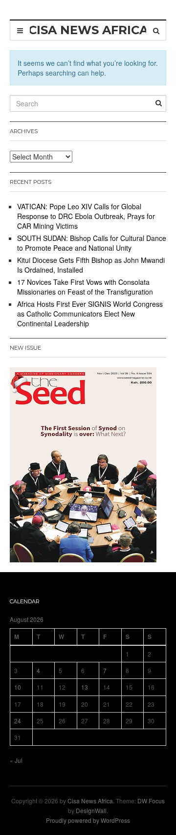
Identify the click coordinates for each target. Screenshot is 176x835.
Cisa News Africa (90, 800)
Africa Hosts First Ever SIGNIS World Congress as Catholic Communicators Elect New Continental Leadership (90, 313)
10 (17, 687)
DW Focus (151, 800)
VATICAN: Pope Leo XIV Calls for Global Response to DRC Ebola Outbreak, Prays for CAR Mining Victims (86, 216)
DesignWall (91, 810)
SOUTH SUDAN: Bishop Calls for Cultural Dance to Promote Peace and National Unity (91, 243)
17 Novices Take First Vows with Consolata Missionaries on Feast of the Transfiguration (85, 287)
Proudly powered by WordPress (88, 820)
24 (17, 720)
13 (84, 687)
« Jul (16, 760)
